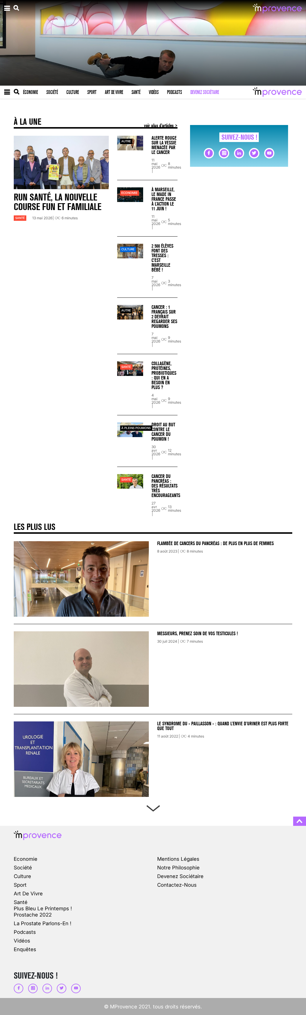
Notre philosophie (178, 867)
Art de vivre (114, 92)
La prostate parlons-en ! (42, 923)
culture (127, 249)
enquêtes (25, 949)
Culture (72, 92)
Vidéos (154, 92)
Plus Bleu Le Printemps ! (43, 908)
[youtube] (269, 153)
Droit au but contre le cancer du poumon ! (163, 432)
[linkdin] (239, 153)
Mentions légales (178, 859)
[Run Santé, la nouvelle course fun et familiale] (61, 162)
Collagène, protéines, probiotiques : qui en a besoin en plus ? (164, 375)
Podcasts (174, 92)
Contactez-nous (177, 885)
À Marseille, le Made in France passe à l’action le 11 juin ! (164, 199)
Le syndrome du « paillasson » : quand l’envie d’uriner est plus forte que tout (222, 726)
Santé (135, 92)
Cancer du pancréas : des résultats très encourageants (166, 485)
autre (126, 141)
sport (20, 885)
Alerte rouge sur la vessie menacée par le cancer (164, 145)
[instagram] (224, 153)
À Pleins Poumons (136, 428)
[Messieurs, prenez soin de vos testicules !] (81, 669)
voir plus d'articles (159, 125)
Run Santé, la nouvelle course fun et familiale (57, 202)
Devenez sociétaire (204, 92)
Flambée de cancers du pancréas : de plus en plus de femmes (215, 543)
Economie (129, 193)
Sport (92, 92)
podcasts (25, 932)
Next (153, 807)
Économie (30, 92)
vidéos (22, 940)
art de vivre (28, 893)
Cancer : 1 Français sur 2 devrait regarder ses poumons (164, 316)
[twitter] (254, 153)
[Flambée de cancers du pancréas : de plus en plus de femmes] (81, 579)
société (23, 867)
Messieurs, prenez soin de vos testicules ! (197, 633)
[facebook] (209, 153)
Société (52, 92)
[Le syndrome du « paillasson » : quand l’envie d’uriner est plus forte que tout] (81, 759)
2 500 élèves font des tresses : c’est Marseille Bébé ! (162, 258)
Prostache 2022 (33, 914)
